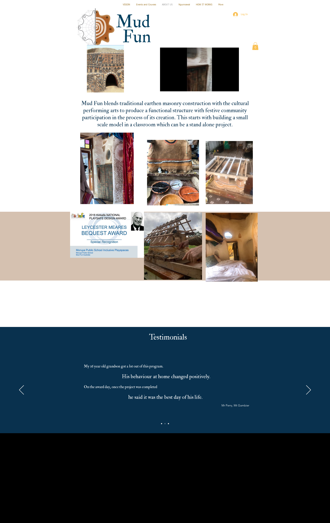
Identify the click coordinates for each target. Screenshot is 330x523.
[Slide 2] (165, 423)
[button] (234, 87)
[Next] (308, 390)
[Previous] (21, 390)
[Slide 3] (168, 423)
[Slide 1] (161, 423)
